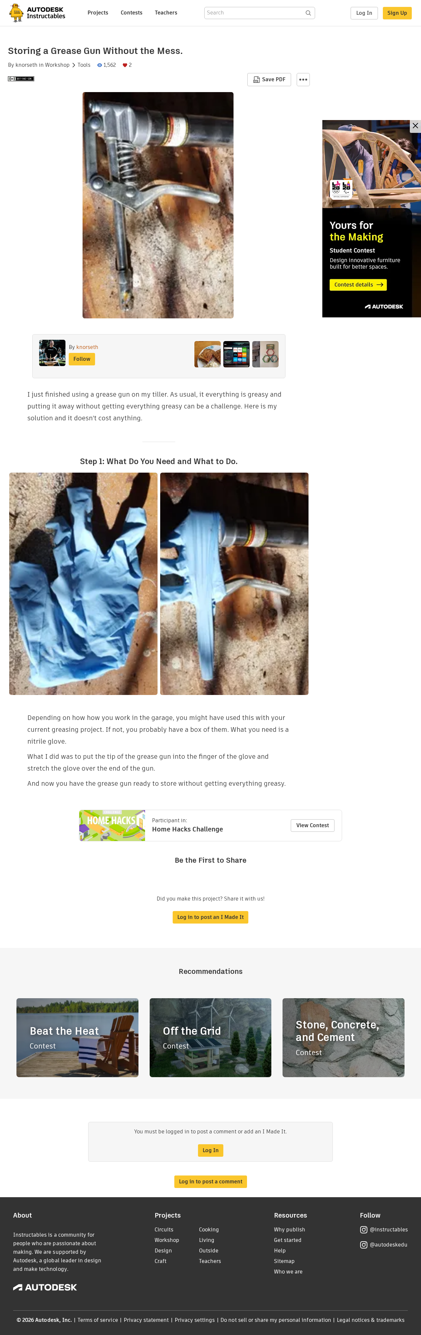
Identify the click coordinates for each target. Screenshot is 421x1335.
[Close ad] (415, 126)
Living (206, 1240)
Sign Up (397, 13)
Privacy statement (146, 1320)
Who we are (288, 1271)
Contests (131, 12)
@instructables (389, 1229)
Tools (84, 65)
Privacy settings (195, 1320)
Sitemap (284, 1261)
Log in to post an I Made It (210, 917)
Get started (288, 1240)
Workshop (57, 65)
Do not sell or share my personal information (275, 1320)
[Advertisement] (371, 218)
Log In (364, 13)
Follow (81, 359)
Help (280, 1250)
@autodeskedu (389, 1244)
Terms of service (98, 1320)
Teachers (166, 12)
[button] (303, 79)
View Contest (312, 825)
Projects (97, 12)
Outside (208, 1250)
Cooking (209, 1229)
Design (163, 1250)
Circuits (164, 1229)
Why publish (289, 1229)
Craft (160, 1261)
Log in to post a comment (210, 1181)
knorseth (26, 65)
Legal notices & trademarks (371, 1320)
